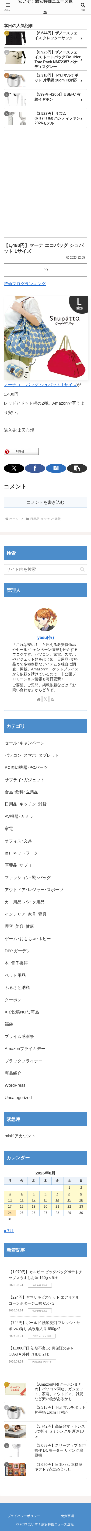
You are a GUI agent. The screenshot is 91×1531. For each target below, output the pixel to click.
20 (45, 1206)
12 (33, 1200)
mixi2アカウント (20, 1136)
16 (81, 1200)
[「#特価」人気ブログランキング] (21, 451)
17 (10, 1206)
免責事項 (67, 1516)
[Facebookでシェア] (35, 468)
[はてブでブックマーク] (56, 468)
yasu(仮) (45, 637)
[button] (77, 468)
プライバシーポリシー (23, 1516)
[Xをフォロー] (45, 699)
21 (57, 1206)
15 (69, 1200)
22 (69, 1206)
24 (10, 1213)
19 (33, 1206)
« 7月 (9, 1230)
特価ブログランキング (25, 283)
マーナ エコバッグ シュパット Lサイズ (40, 384)
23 (81, 1206)
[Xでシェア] (14, 468)
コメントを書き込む (45, 502)
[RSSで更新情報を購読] (52, 699)
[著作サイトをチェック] (39, 699)
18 (22, 1206)
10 (10, 1200)
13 (45, 1200)
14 (57, 1200)
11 (22, 1200)
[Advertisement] (45, 182)
